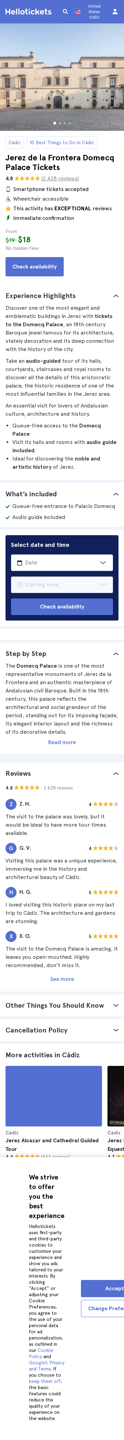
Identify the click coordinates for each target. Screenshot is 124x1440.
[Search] (65, 12)
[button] (62, 295)
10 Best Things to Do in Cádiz (62, 142)
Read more (62, 742)
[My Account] (115, 12)
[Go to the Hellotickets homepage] (29, 12)
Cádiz (15, 142)
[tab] (62, 295)
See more (62, 979)
